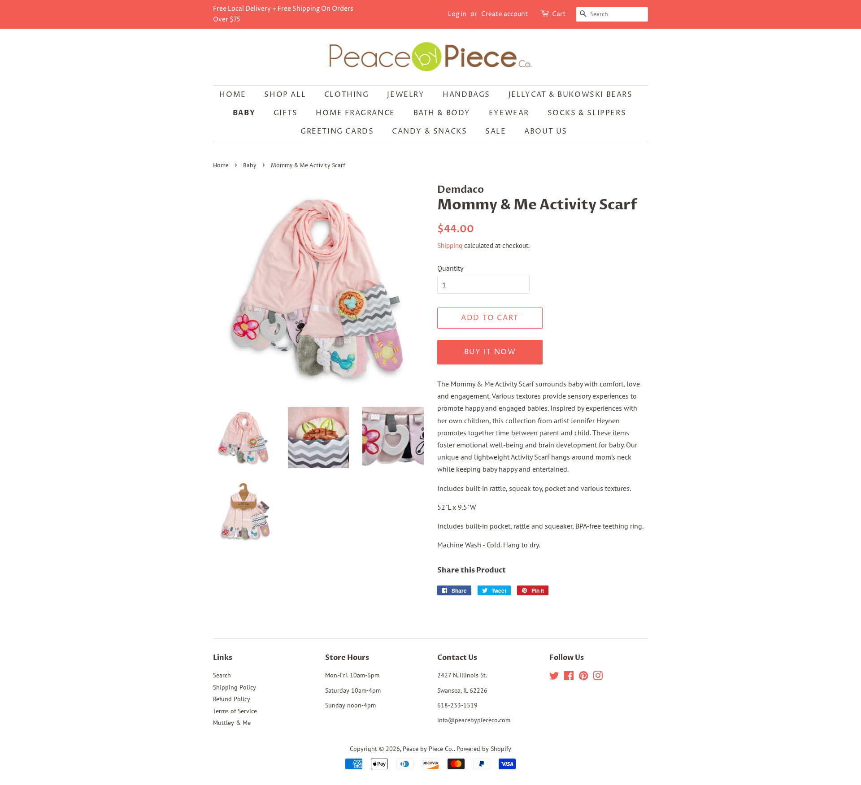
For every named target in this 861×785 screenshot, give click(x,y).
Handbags (466, 95)
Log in (457, 14)
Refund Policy (231, 699)
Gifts (286, 113)
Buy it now (490, 352)
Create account (504, 14)
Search (222, 675)
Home (232, 95)
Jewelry (405, 95)
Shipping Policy (234, 687)
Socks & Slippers (587, 113)
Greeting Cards (337, 131)
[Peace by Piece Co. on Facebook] (569, 677)
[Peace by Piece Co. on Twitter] (554, 677)
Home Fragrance (355, 113)
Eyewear (509, 113)
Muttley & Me (232, 723)
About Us (545, 131)
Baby (244, 113)
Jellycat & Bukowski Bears (571, 95)
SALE (495, 131)
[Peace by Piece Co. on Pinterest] (583, 677)
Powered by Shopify (484, 749)
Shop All (285, 95)
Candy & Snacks (429, 131)
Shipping (449, 245)
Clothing (346, 95)
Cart (559, 14)
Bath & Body (442, 113)
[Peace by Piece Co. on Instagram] (598, 677)
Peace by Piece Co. (428, 749)
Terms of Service (235, 711)
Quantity (450, 268)
